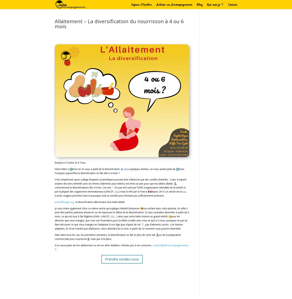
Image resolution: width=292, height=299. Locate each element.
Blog (200, 5)
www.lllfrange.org (64, 202)
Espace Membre (142, 5)
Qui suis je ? (215, 5)
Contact (232, 5)
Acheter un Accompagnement (174, 5)
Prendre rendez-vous (122, 259)
